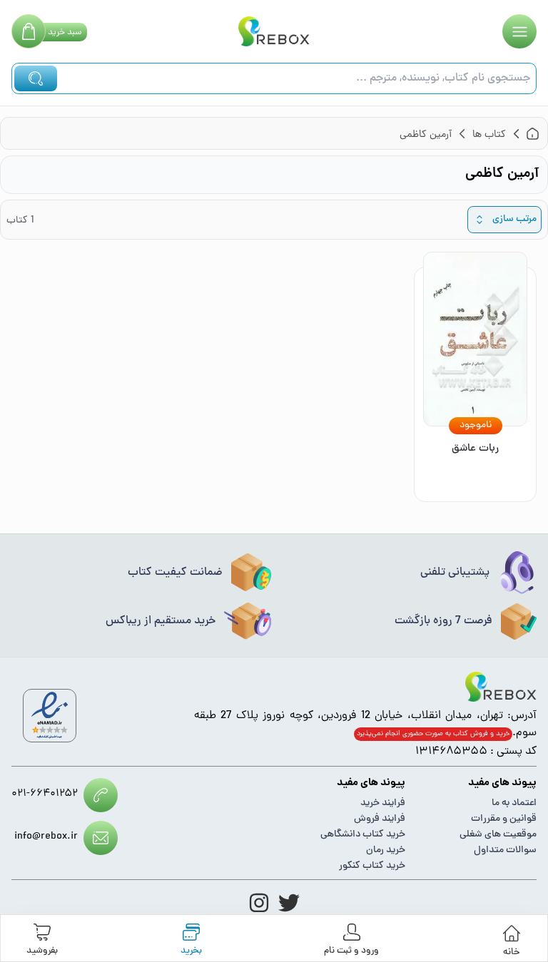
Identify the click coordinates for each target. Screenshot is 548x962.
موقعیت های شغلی (498, 834)
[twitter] (289, 903)
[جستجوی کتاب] (35, 78)
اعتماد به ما (514, 803)
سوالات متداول (505, 850)
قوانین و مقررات (504, 819)
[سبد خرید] (28, 31)
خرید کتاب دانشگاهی (362, 834)
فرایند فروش (379, 819)
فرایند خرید (382, 803)
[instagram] (259, 903)
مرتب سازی (514, 219)
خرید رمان (385, 850)
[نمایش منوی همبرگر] (519, 31)
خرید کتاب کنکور (372, 866)
